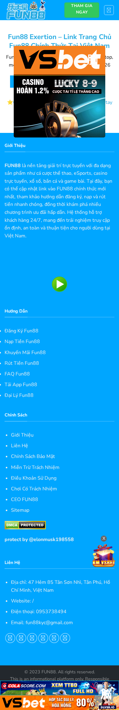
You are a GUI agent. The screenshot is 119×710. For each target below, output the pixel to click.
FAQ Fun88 (17, 374)
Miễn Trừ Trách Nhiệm (35, 467)
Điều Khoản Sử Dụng (33, 478)
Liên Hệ (19, 445)
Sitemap (20, 510)
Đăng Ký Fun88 (21, 331)
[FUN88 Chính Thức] (30, 10)
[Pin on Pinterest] (54, 638)
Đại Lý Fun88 (19, 395)
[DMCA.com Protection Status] (25, 525)
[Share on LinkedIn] (65, 638)
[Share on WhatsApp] (10, 638)
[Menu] (109, 10)
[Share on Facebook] (21, 638)
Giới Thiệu (22, 435)
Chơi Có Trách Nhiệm (34, 488)
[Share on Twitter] (32, 638)
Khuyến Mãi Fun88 (25, 352)
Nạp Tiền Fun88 (22, 341)
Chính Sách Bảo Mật (33, 456)
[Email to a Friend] (43, 638)
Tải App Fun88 (21, 384)
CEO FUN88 (24, 499)
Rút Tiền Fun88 (22, 363)
